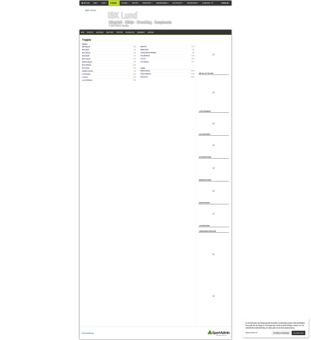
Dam (95, 3)
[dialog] (276, 328)
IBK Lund (86, 3)
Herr (103, 3)
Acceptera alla (298, 333)
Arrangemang (161, 3)
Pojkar (124, 3)
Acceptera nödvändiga (281, 333)
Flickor (113, 3)
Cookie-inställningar (87, 333)
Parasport (147, 3)
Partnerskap (192, 3)
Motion (135, 3)
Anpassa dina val (251, 333)
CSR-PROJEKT (177, 3)
